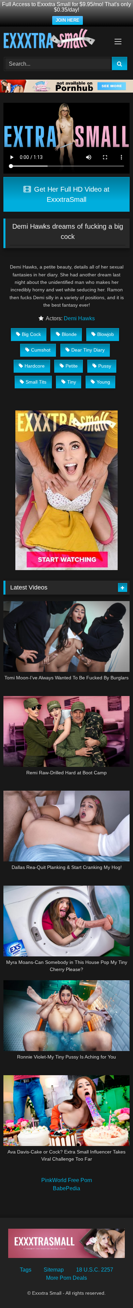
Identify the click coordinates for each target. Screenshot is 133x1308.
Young (103, 382)
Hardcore (35, 366)
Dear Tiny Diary (88, 350)
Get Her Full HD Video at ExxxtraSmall (70, 194)
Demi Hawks (79, 318)
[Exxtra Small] (54, 39)
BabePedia (66, 1188)
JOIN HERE (67, 20)
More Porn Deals (66, 1278)
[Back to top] (111, 1287)
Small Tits (36, 382)
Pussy (104, 366)
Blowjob (105, 334)
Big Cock (31, 334)
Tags (25, 1270)
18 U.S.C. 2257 (94, 1270)
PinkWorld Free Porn (66, 1180)
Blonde (69, 334)
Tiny (71, 382)
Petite (71, 366)
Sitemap (54, 1270)
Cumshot (40, 350)
